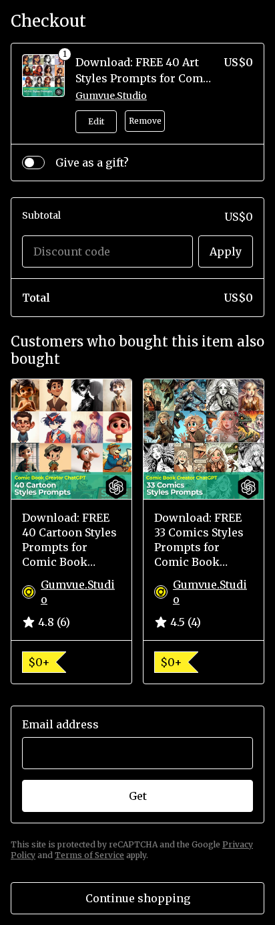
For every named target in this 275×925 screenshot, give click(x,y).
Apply (226, 251)
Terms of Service (89, 855)
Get (138, 796)
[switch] (33, 162)
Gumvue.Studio (111, 96)
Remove (145, 121)
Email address (60, 724)
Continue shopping (137, 898)
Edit (96, 121)
